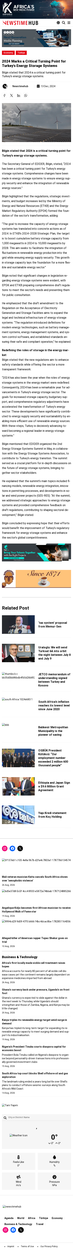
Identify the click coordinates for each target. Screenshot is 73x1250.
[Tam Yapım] (10, 1105)
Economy (8, 53)
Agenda (8, 1218)
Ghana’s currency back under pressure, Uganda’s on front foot (35, 991)
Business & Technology (18, 1224)
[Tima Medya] (36, 38)
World (20, 1218)
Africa (31, 1218)
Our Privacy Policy (49, 1246)
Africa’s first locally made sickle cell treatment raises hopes (33, 964)
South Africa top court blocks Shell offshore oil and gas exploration (35, 1075)
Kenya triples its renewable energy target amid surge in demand (34, 1022)
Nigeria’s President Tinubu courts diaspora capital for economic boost (34, 1048)
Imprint (10, 1246)
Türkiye (21, 53)
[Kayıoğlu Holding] (36, 9)
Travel (39, 1224)
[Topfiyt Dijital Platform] (36, 553)
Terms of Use (27, 1246)
